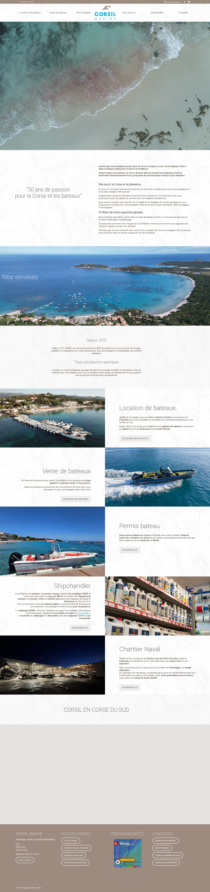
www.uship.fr (84, 613)
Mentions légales (162, 848)
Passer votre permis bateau (75, 862)
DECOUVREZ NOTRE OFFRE (75, 499)
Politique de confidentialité (166, 862)
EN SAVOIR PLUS (129, 550)
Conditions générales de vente (167, 855)
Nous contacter (174, 2)
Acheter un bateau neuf (73, 855)
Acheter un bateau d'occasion (76, 848)
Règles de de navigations (165, 841)
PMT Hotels (36, 888)
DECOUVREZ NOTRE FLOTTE (135, 438)
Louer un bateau (70, 841)
